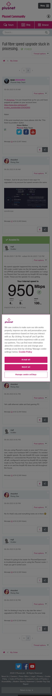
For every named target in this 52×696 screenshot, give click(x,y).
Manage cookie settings (26, 375)
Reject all (26, 367)
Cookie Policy (25, 352)
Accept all (26, 360)
